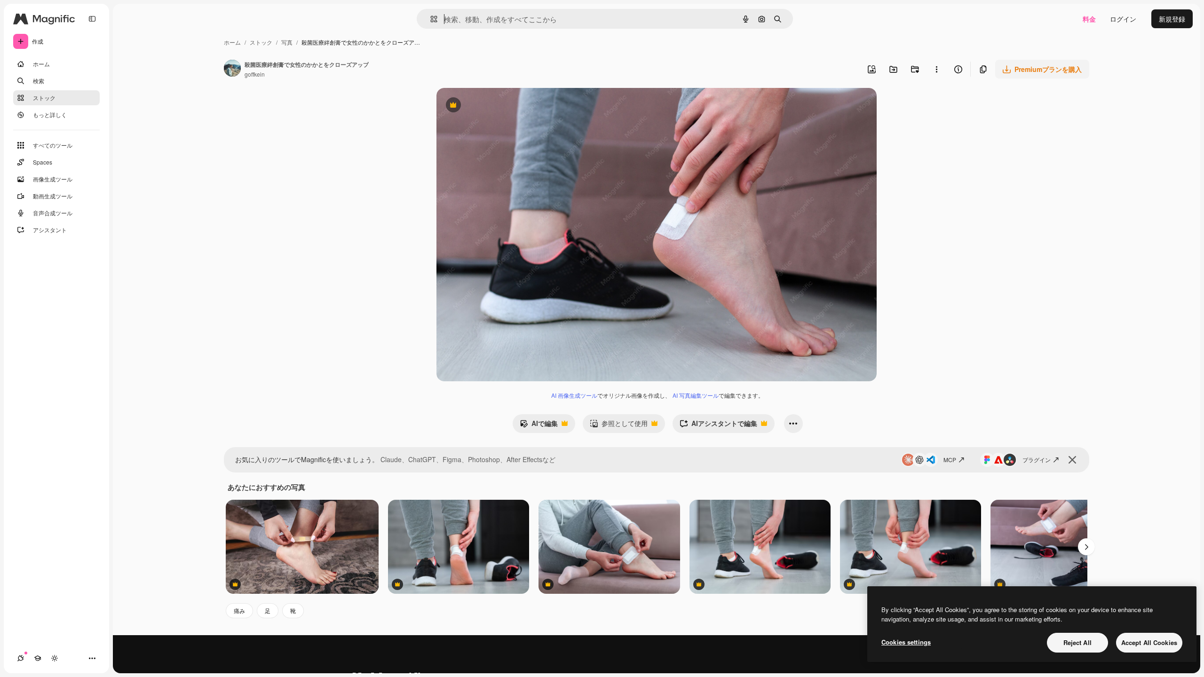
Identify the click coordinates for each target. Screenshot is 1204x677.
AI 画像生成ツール (574, 395)
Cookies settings (906, 642)
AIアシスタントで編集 (718, 425)
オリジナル (501, 106)
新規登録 (1172, 19)
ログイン (1123, 19)
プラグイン (1036, 460)
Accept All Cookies (1149, 642)
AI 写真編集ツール (696, 395)
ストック (261, 42)
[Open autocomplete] (430, 19)
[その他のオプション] (936, 69)
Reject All (1077, 642)
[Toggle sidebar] (92, 18)
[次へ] (1086, 547)
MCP (949, 460)
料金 (1089, 19)
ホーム (232, 42)
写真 (287, 42)
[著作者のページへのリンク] (232, 69)
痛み (239, 610)
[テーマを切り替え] (54, 658)
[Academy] (37, 658)
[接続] (20, 658)
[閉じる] (1072, 459)
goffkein (255, 74)
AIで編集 (539, 425)
